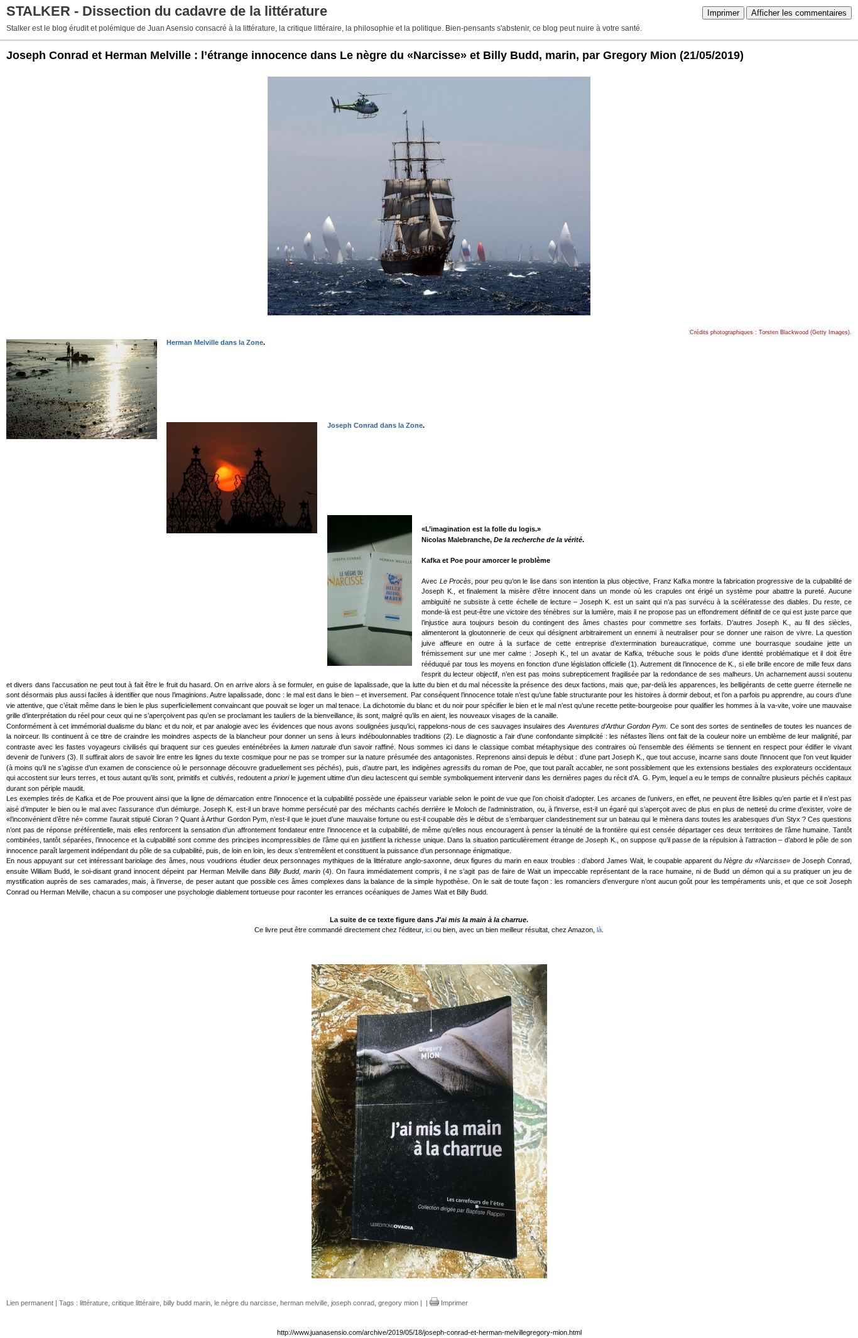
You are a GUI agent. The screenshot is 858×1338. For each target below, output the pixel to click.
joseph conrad (352, 1303)
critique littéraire (136, 1303)
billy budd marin (186, 1303)
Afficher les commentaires (799, 13)
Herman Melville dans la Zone (214, 342)
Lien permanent (29, 1303)
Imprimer (723, 13)
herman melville (303, 1303)
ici (428, 929)
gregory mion (398, 1303)
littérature (94, 1303)
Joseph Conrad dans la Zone (375, 425)
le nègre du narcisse (245, 1303)
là (599, 929)
